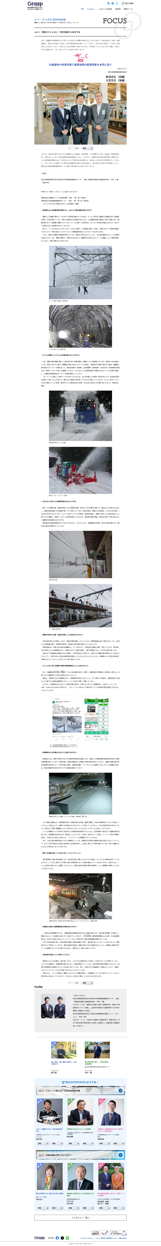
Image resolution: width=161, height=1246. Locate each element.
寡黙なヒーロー (128, 9)
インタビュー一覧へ (80, 1217)
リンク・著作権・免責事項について (106, 1238)
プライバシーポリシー (87, 1238)
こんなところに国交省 (105, 9)
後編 (84, 148)
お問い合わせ (123, 1238)
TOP (82, 9)
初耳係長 (118, 9)
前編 (39, 1143)
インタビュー (91, 9)
